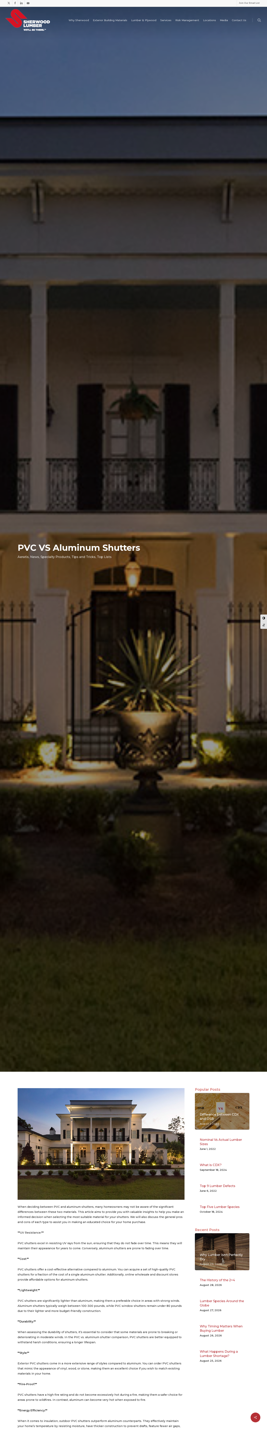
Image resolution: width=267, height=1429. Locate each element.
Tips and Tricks (84, 557)
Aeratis (23, 557)
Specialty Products (55, 557)
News (34, 557)
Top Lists (104, 557)
